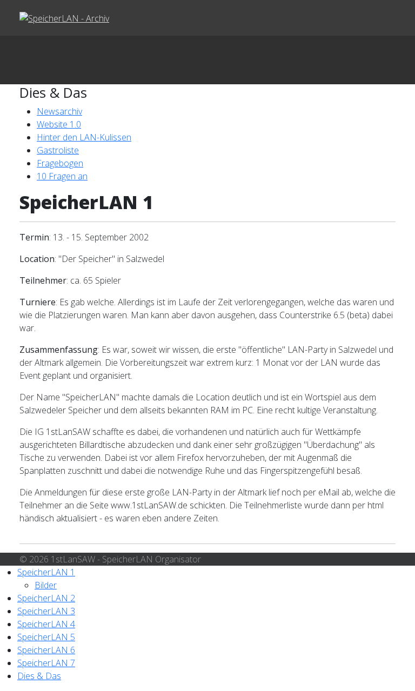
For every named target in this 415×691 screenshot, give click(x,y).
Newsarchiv (59, 111)
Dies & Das (39, 676)
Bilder (46, 585)
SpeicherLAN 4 (46, 624)
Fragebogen (60, 163)
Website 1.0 (59, 124)
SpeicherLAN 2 (46, 598)
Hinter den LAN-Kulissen (84, 137)
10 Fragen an (62, 176)
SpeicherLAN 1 (46, 572)
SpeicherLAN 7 (46, 663)
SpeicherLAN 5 (46, 637)
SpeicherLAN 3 (46, 611)
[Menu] (207, 60)
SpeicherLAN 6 (46, 650)
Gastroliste (58, 150)
